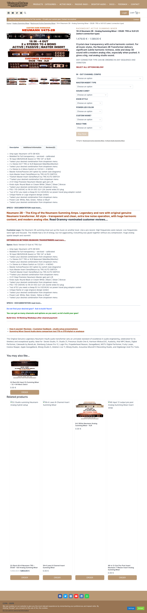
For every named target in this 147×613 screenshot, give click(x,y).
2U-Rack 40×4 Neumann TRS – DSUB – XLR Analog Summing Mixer (24, 567)
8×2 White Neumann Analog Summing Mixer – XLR (86, 424)
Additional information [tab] (32, 147)
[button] (12, 81)
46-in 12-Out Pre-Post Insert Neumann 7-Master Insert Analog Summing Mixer (121, 568)
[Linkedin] (81, 596)
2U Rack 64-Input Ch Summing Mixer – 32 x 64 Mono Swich (24, 383)
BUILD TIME (81, 124)
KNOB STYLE (82, 99)
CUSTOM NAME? (83, 115)
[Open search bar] (25, 13)
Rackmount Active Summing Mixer (96, 28)
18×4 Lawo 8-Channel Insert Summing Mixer (54, 567)
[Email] (21, 13)
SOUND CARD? (83, 91)
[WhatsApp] (87, 596)
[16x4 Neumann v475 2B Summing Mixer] (39, 48)
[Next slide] (70, 81)
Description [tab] (14, 147)
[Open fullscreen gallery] (69, 75)
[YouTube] (13, 13)
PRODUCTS (38, 4)
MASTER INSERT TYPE (86, 83)
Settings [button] (131, 608)
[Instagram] (71, 596)
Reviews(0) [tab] (50, 147)
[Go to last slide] (8, 81)
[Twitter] (17, 13)
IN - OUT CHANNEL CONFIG (88, 74)
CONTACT (135, 4)
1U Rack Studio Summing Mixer (115, 141)
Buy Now (82, 134)
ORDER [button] (24, 392)
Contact (136, 19)
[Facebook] (8, 13)
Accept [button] (140, 608)
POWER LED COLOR (85, 107)
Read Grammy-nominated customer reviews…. (79, 219)
